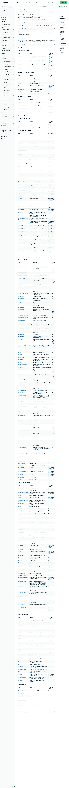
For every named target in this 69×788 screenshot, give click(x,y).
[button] (48, 2)
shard (36, 284)
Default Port (5, 82)
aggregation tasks (35, 56)
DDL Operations (6, 80)
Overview (3, 21)
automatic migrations (41, 390)
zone (42, 286)
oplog (40, 212)
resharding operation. (42, 315)
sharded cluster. (41, 284)
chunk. (39, 404)
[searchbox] (47, 6)
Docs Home (20, 9)
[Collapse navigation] (14, 786)
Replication (20, 256)
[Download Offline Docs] (12, 786)
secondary (31, 236)
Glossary (5, 87)
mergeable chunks (39, 364)
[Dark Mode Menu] (66, 6)
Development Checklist (6, 50)
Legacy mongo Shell (7, 107)
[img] (59, 14)
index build (44, 583)
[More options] (53, 12)
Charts (3, 56)
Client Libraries (4, 27)
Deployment (3, 12)
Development (25, 9)
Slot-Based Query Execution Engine (8, 102)
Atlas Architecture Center (6, 141)
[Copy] (54, 22)
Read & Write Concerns (7, 84)
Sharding (20, 453)
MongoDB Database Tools (8, 92)
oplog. (42, 209)
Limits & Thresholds (7, 90)
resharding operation (39, 317)
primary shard (40, 359)
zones (34, 287)
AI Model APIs (4, 114)
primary (37, 218)
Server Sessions (6, 98)
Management (3, 133)
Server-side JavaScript (7, 100)
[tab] (10, 6)
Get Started (64, 2)
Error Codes (5, 85)
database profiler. (37, 664)
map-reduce (34, 68)
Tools (2, 138)
